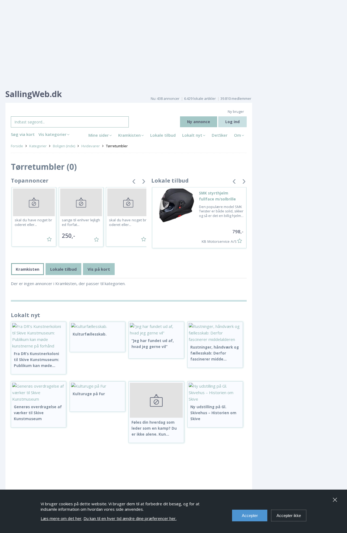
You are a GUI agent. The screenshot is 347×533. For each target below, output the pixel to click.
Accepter (250, 515)
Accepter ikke (289, 515)
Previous (134, 182)
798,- (237, 231)
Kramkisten (129, 135)
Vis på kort (99, 269)
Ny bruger (236, 111)
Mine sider (98, 135)
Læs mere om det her (61, 518)
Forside (17, 145)
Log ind (232, 121)
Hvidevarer (90, 145)
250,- (68, 236)
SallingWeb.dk (33, 94)
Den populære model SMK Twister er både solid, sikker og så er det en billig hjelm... (221, 211)
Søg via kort (23, 134)
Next (143, 182)
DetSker (219, 135)
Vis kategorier (52, 134)
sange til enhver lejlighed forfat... (81, 222)
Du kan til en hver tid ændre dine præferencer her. (129, 518)
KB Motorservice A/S (219, 241)
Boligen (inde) (64, 145)
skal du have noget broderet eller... (33, 222)
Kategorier (38, 145)
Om (237, 135)
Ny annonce (198, 121)
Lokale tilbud (163, 135)
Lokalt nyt (192, 135)
